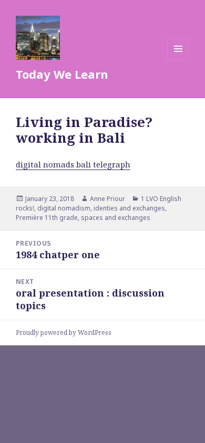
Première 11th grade (47, 217)
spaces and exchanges (115, 217)
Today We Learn (62, 74)
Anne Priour (107, 198)
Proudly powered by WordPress (63, 332)
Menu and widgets (178, 59)
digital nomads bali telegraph (73, 164)
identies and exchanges (129, 208)
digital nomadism (63, 208)
